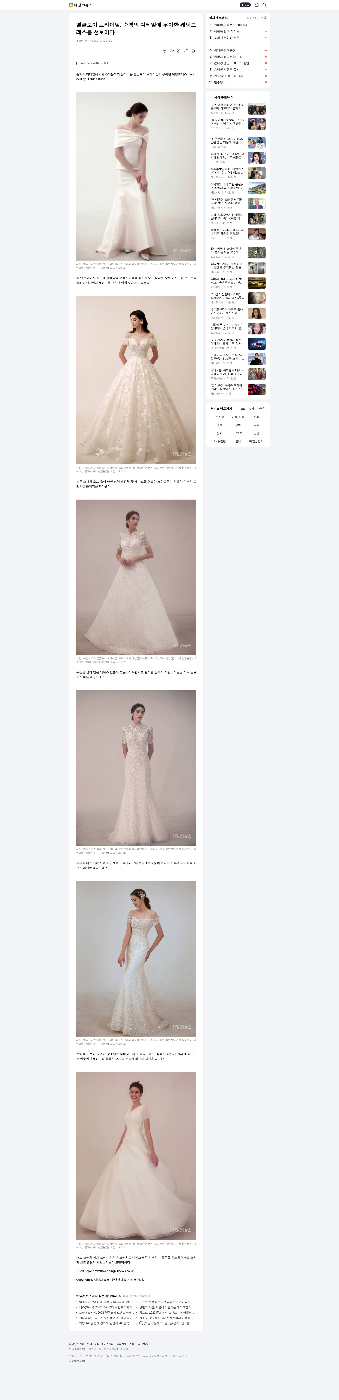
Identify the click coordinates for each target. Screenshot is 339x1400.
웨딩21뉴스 (83, 5)
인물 (256, 433)
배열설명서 (256, 441)
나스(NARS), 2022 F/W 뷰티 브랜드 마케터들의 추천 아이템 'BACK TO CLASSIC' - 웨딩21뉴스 (107, 1307)
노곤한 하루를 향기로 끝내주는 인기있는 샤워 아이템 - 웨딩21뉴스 (167, 1302)
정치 (238, 425)
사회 (256, 417)
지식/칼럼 (219, 441)
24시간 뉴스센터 (104, 1344)
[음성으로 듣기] (171, 51)
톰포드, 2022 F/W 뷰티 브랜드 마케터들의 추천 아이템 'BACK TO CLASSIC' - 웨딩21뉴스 (167, 1312)
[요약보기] (164, 51)
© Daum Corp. (77, 1360)
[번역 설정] (178, 51)
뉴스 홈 (219, 417)
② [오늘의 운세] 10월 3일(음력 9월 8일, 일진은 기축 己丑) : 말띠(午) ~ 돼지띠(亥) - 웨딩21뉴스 (167, 1323)
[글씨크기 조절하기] (185, 51)
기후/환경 (238, 417)
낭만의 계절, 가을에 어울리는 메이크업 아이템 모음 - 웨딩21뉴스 (167, 1307)
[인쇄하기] (192, 51)
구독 (246, 5)
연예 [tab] (251, 408)
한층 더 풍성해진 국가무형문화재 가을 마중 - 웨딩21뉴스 (167, 1318)
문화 (219, 433)
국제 (256, 425)
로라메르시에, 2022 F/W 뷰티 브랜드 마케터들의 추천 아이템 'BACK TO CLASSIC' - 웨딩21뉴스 (107, 1312)
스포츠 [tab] (261, 408)
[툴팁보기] (265, 18)
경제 (219, 425)
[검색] (265, 5)
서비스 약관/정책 (139, 1344)
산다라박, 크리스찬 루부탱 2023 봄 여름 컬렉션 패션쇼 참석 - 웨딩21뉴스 (107, 1318)
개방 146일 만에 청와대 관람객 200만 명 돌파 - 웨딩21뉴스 (107, 1323)
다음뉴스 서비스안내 (80, 1344)
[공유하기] (257, 5)
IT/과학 (238, 433)
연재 (238, 441)
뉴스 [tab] (243, 408)
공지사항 (122, 1344)
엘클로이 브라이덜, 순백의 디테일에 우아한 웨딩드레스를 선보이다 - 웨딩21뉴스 (107, 1302)
